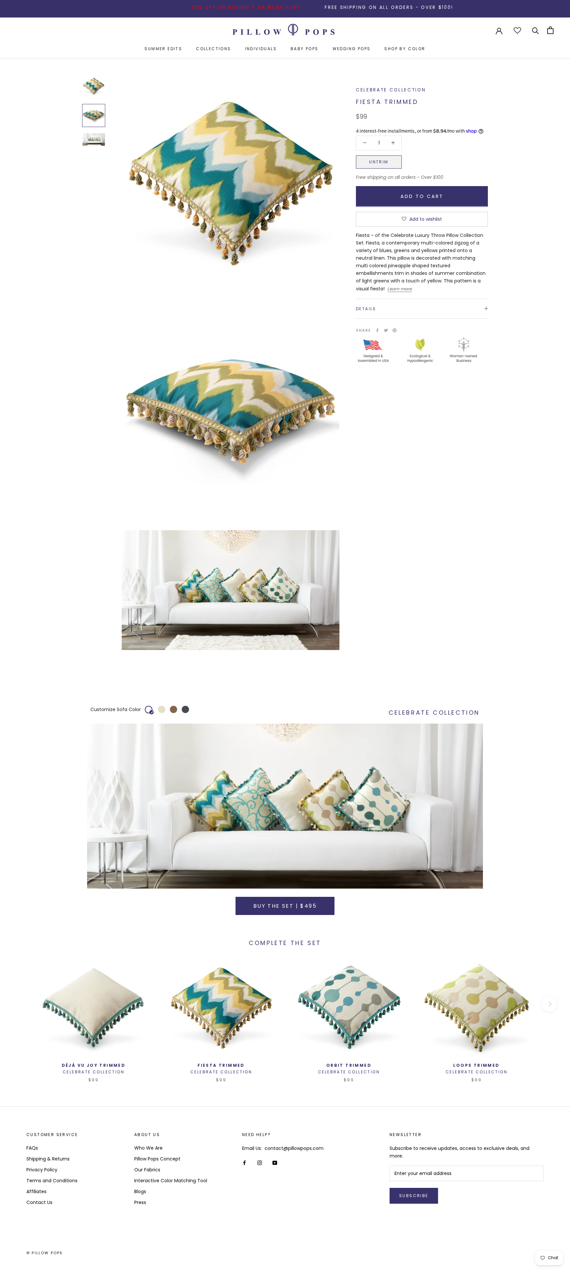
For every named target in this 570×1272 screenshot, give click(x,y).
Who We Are (148, 1148)
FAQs (32, 1148)
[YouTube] (274, 1162)
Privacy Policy (41, 1169)
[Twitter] (386, 330)
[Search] (535, 30)
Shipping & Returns (48, 1159)
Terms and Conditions (52, 1180)
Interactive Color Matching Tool (170, 1180)
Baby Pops (305, 48)
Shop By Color (404, 48)
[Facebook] (377, 330)
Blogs (140, 1191)
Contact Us (39, 1202)
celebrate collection (391, 90)
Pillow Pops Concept (157, 1159)
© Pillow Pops (44, 1253)
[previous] (20, 1003)
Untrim (378, 161)
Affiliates (36, 1191)
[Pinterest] (394, 330)
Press (140, 1202)
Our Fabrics (147, 1169)
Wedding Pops (351, 48)
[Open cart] (550, 30)
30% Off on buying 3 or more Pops (206, 7)
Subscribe (413, 1195)
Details (366, 308)
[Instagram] (259, 1162)
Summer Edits (163, 48)
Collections (213, 48)
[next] (549, 1003)
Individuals (261, 48)
